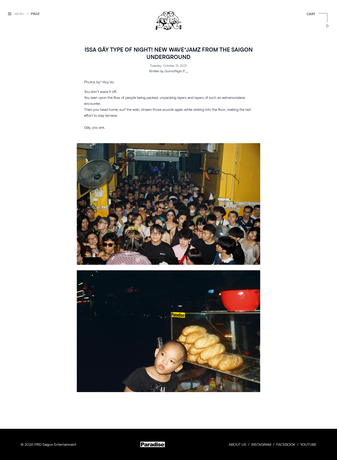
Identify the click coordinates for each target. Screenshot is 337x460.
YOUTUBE (308, 444)
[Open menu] (9, 13)
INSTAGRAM (261, 444)
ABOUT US (237, 444)
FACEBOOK (285, 444)
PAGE (35, 14)
